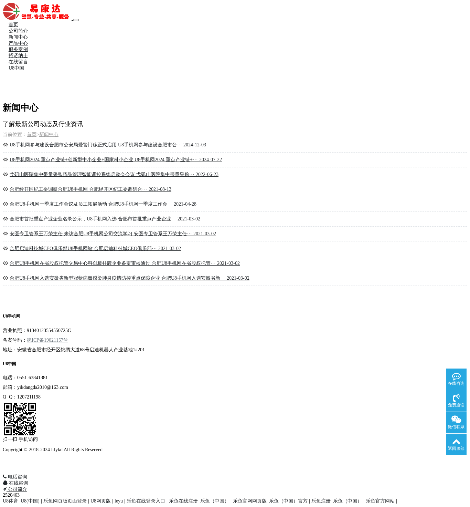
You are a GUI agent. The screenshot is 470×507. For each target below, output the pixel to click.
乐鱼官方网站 (380, 501)
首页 (13, 24)
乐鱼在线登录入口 (146, 501)
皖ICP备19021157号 (47, 340)
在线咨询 (18, 483)
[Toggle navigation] (76, 20)
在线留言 (18, 61)
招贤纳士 (18, 55)
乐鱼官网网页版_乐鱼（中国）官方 (270, 501)
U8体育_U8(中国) (21, 501)
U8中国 (16, 68)
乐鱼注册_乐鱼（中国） (336, 501)
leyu (119, 501)
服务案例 (18, 49)
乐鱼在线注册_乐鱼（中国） (199, 501)
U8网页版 (100, 501)
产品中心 (18, 43)
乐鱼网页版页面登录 (65, 501)
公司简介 (18, 30)
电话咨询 (17, 476)
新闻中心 (18, 37)
